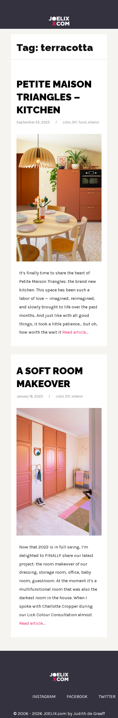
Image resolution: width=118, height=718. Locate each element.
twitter (107, 696)
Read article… (74, 332)
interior (93, 122)
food (82, 122)
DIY (74, 122)
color (67, 122)
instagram (44, 696)
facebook (77, 696)
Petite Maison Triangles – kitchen (54, 97)
